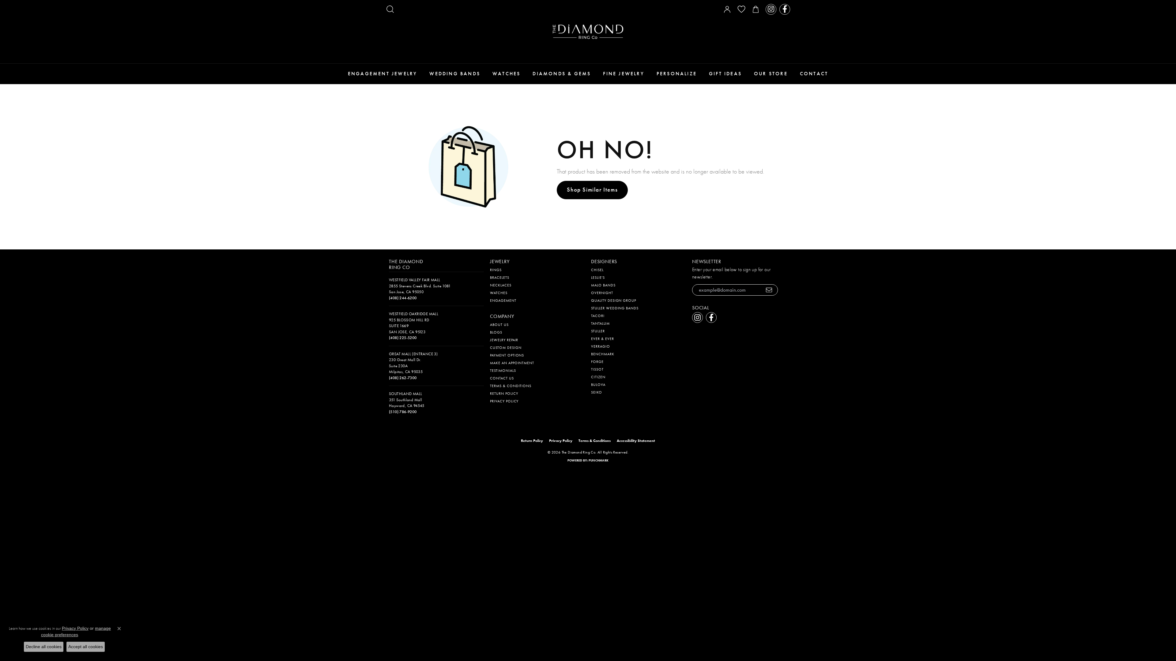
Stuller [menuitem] (598, 331)
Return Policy (504, 393)
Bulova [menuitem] (598, 384)
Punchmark (599, 460)
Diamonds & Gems (562, 73)
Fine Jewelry (623, 73)
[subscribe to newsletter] (769, 290)
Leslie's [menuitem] (598, 277)
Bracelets (499, 277)
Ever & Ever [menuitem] (602, 338)
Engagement (503, 300)
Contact (814, 73)
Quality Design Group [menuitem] (613, 300)
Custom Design (505, 347)
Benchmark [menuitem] (602, 354)
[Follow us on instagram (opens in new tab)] (771, 9)
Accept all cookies (85, 646)
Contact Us (502, 378)
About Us (499, 324)
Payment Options (507, 355)
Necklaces (500, 285)
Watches (506, 73)
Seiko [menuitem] (596, 392)
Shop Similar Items (592, 189)
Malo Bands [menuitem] (603, 285)
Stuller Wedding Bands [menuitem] (615, 308)
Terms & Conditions (510, 385)
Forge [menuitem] (597, 361)
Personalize (677, 73)
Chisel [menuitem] (597, 269)
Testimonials (503, 370)
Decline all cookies (44, 646)
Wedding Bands (454, 73)
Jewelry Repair (504, 340)
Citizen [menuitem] (598, 377)
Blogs (496, 332)
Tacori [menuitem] (598, 315)
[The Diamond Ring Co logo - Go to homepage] (588, 31)
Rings (496, 269)
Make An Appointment (512, 362)
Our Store (771, 73)
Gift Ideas (725, 73)
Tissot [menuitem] (597, 369)
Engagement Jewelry (382, 73)
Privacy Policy (504, 401)
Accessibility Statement (636, 440)
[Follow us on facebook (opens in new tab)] (784, 9)
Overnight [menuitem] (602, 292)
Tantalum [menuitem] (600, 323)
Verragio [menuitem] (600, 346)
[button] (390, 9)
